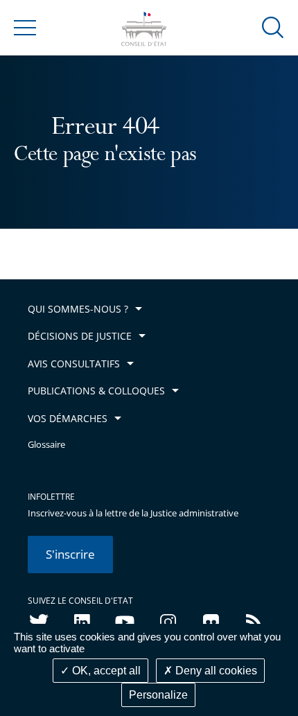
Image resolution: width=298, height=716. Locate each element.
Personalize (158, 695)
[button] (273, 27)
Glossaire (46, 445)
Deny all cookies (215, 670)
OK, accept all (105, 670)
